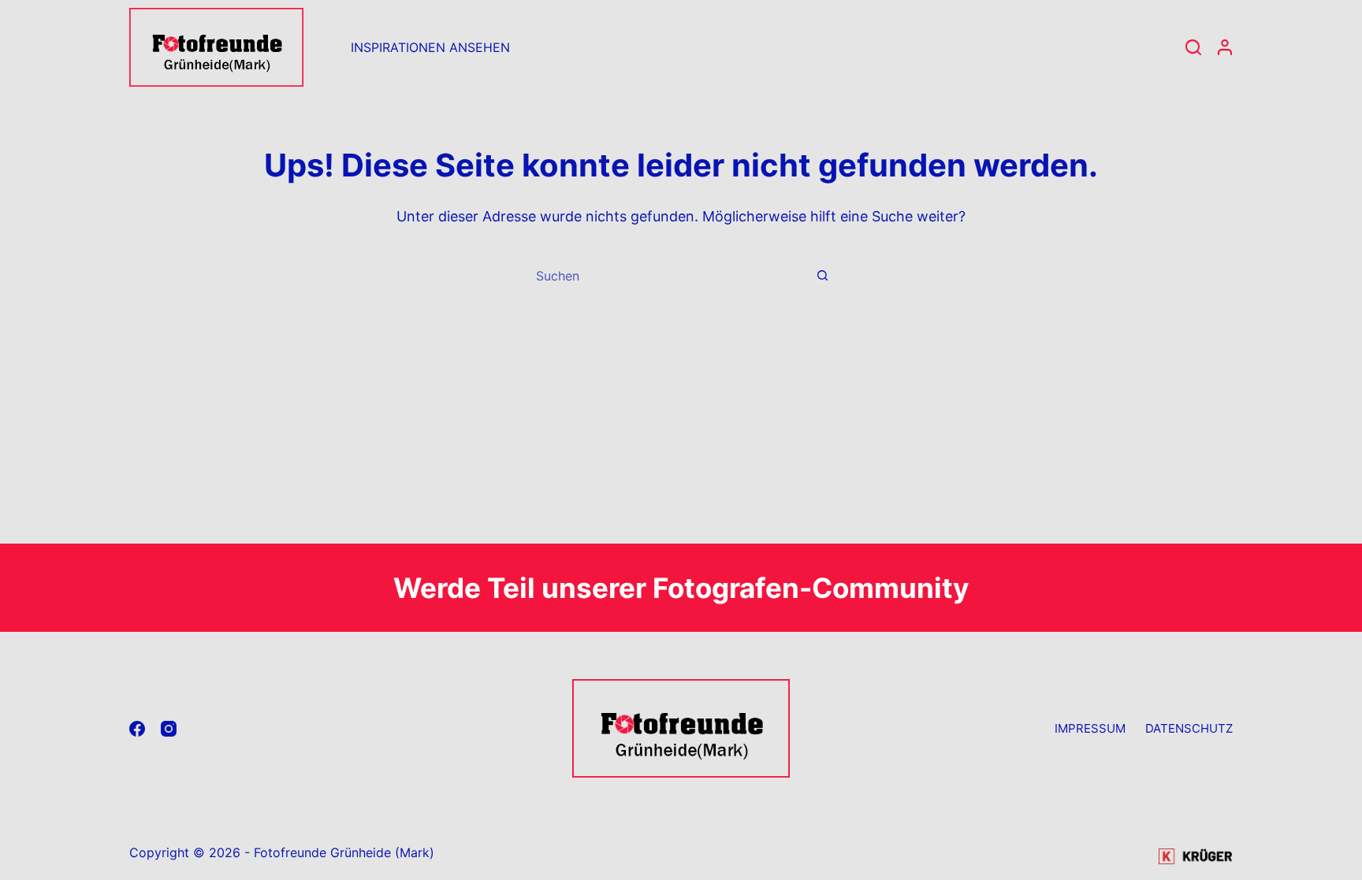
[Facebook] (137, 729)
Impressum (1090, 728)
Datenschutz (1189, 728)
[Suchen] (1193, 47)
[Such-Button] (822, 275)
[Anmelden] (1225, 47)
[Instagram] (169, 729)
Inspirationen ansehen (430, 47)
